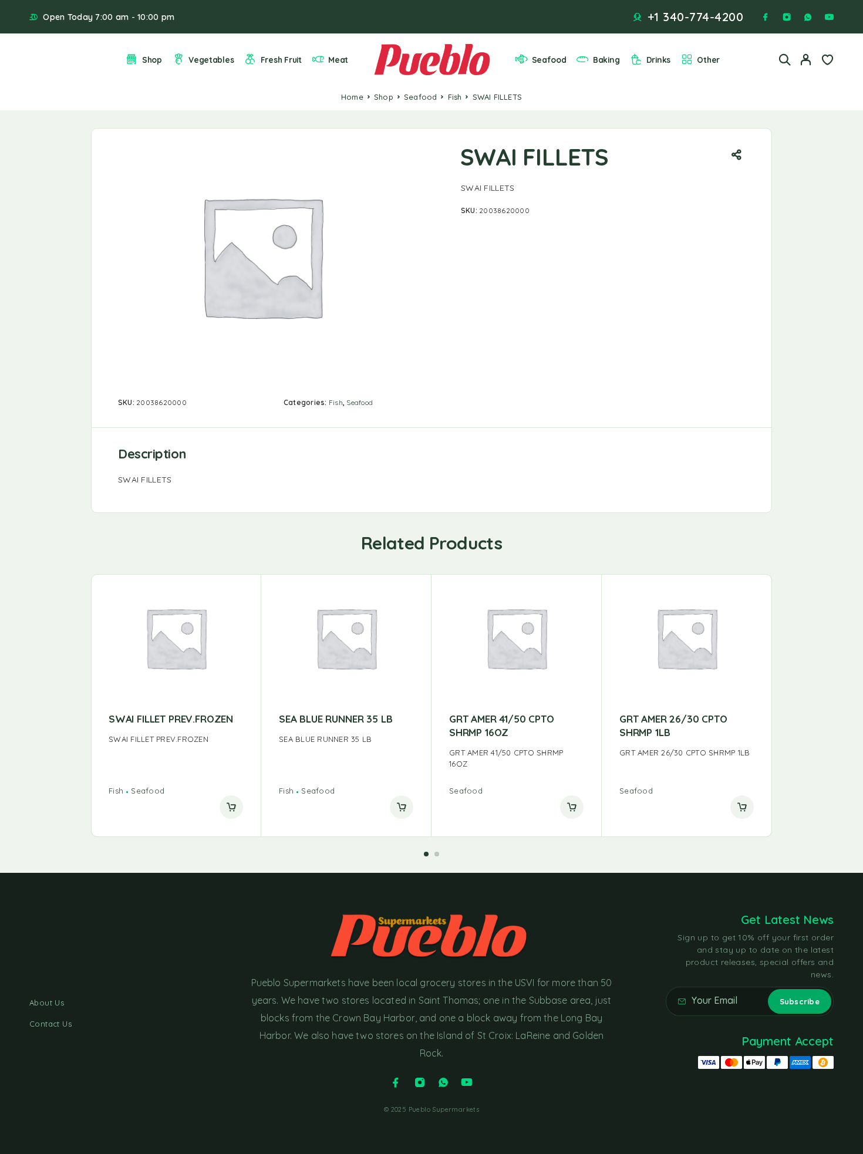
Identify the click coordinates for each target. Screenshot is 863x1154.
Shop (152, 60)
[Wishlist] (827, 61)
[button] (426, 854)
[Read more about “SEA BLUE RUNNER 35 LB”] (401, 807)
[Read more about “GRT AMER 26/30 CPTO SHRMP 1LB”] (742, 807)
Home (352, 97)
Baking (606, 60)
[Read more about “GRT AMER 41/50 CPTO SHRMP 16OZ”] (572, 807)
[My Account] (806, 60)
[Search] (784, 60)
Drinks (658, 60)
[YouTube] (829, 17)
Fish (455, 97)
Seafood (549, 60)
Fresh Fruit (281, 60)
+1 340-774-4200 (696, 17)
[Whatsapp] (807, 17)
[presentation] (176, 739)
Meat (338, 60)
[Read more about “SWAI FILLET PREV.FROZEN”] (231, 807)
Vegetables (211, 60)
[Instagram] (786, 17)
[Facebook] (765, 17)
